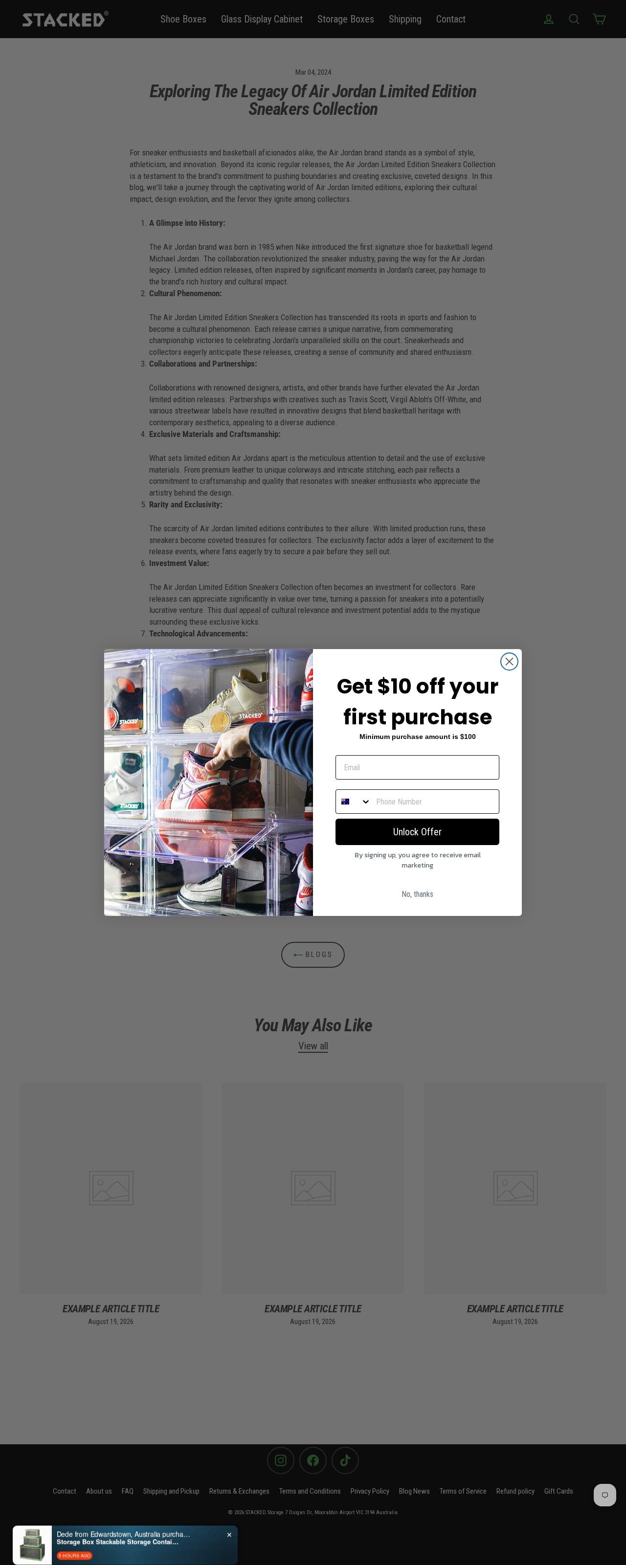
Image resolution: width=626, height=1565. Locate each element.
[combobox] (353, 801)
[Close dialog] (509, 661)
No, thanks (417, 894)
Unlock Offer (417, 832)
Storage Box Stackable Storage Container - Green (118, 1527)
